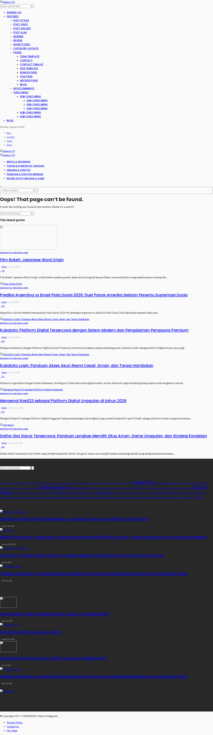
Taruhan (136, 497)
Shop (9, 145)
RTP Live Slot (180, 488)
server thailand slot (21, 493)
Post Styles (21, 20)
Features (12, 16)
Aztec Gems (5, 483)
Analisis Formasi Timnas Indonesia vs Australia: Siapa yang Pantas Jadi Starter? (75, 519)
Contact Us (13, 726)
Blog (23, 84)
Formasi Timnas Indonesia (78, 483)
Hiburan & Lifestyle (18, 170)
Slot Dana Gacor (90, 493)
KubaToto (143, 482)
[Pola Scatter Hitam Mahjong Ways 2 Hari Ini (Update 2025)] (8, 606)
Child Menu (20, 92)
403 (2, 341)
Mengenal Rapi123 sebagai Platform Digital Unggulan (111, 488)
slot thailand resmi (78, 497)
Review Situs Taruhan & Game (25, 178)
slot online (154, 493)
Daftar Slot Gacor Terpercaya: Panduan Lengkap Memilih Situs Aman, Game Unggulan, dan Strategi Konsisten (103, 436)
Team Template (29, 56)
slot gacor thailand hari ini (137, 493)
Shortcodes (21, 44)
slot (51, 493)
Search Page (28, 72)
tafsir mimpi (127, 497)
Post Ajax (20, 32)
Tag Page (26, 76)
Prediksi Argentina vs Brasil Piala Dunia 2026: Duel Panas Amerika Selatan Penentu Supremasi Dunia (94, 295)
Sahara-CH (14, 12)
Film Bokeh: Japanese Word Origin (32, 259)
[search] (1, 184)
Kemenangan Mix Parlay (99, 483)
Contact (26, 60)
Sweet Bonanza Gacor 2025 (111, 497)
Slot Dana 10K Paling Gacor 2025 (30, 632)
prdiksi (171, 488)
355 (2, 412)
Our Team (12, 730)
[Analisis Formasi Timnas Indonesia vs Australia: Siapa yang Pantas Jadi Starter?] (13, 511)
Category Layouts (26, 48)
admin (4, 267)
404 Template (29, 68)
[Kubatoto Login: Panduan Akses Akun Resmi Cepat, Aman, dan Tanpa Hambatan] (44, 354)
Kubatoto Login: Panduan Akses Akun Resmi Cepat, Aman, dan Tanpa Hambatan (76, 365)
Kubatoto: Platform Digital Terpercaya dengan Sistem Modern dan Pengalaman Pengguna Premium (94, 330)
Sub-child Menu (30, 96)
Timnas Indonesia (172, 497)
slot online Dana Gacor (172, 493)
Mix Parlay (139, 488)
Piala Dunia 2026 (161, 488)
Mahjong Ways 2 (55, 487)
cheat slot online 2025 (19, 483)
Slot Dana (60, 493)
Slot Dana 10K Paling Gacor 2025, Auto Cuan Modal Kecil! (53, 658)
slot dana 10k (74, 493)
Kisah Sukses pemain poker (121, 483)
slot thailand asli (63, 497)
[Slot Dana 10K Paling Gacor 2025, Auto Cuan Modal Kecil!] (8, 651)
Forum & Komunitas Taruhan (25, 166)
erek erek (33, 483)
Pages (17, 52)
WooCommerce (23, 88)
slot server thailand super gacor (30, 497)
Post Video (20, 24)
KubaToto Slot (33, 488)
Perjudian (149, 488)
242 (2, 306)
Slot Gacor (105, 493)
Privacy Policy (15, 722)
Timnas (161, 497)
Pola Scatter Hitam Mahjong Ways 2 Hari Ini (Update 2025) (54, 614)
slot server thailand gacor (195, 493)
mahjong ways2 (81, 488)
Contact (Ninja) (31, 64)
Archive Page (29, 80)
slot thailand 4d (50, 497)
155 (2, 271)
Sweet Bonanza (93, 497)
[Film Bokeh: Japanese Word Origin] (28, 248)
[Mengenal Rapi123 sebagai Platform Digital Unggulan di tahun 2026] (31, 389)
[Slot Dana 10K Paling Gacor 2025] (8, 624)
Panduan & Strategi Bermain (25, 174)
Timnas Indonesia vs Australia (192, 497)
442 (2, 447)
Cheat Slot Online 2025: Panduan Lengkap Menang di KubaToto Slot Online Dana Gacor (82, 555)
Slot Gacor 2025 (120, 493)
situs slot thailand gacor (39, 493)
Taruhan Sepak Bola (149, 497)
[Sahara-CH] (7, 2)
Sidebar (18, 36)
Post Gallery (22, 28)
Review (17, 40)
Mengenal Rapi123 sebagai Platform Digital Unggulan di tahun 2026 (63, 400)
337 (2, 376)
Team (9, 141)
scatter (189, 488)
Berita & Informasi (18, 161)
